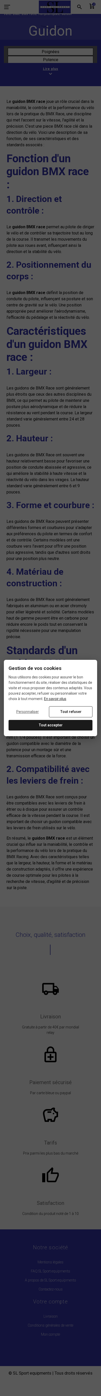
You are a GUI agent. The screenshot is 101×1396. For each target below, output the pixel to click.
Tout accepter (51, 725)
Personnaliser (27, 712)
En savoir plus (55, 699)
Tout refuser (71, 712)
